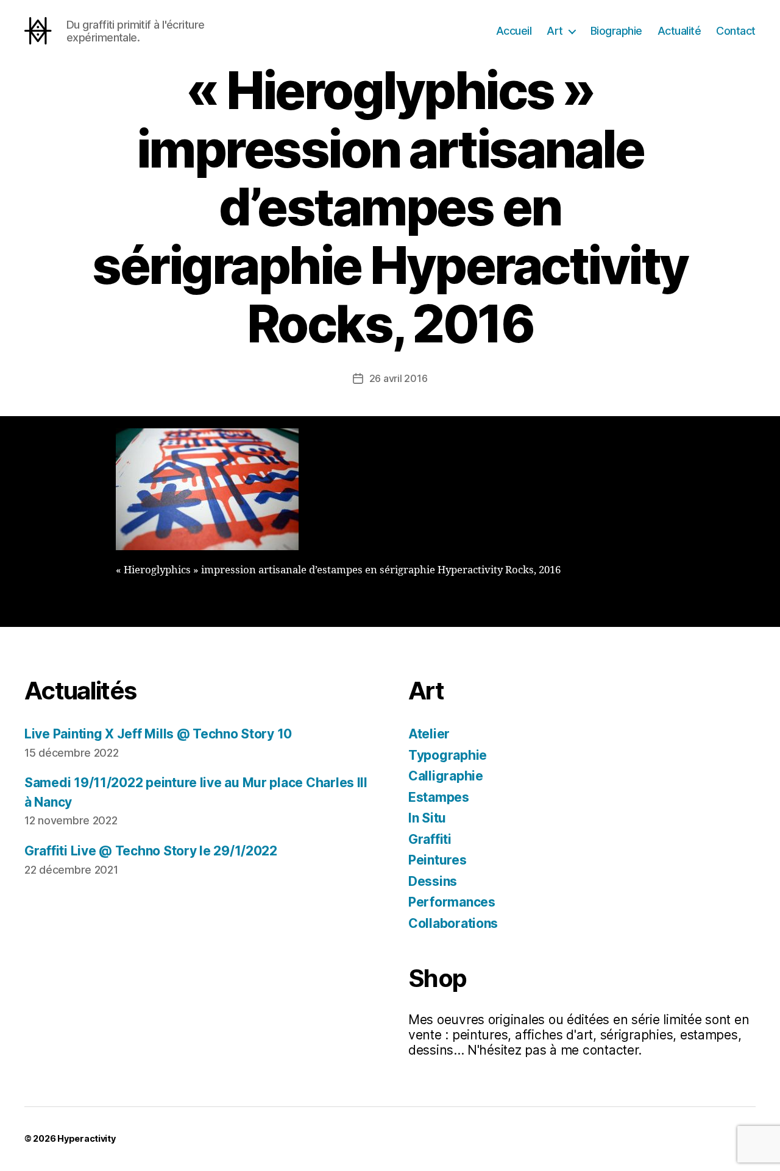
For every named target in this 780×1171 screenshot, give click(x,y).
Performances (451, 902)
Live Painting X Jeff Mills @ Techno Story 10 (158, 733)
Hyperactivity (86, 1138)
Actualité (679, 30)
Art (555, 30)
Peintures (437, 860)
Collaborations (453, 923)
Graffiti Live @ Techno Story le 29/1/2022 (150, 850)
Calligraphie (445, 776)
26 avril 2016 (398, 378)
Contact (736, 30)
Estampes (438, 797)
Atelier (429, 733)
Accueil (514, 30)
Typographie (447, 755)
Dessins (432, 881)
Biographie (616, 30)
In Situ (427, 818)
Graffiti (430, 839)
